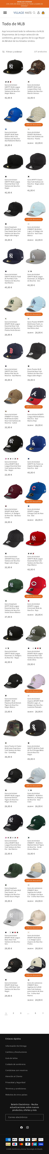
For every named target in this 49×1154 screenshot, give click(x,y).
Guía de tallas (11, 1058)
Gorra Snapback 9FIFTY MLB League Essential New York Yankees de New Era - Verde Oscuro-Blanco (13, 608)
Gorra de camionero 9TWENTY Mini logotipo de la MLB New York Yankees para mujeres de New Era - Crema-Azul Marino (35, 989)
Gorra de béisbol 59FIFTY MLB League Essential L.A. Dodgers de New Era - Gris (35, 277)
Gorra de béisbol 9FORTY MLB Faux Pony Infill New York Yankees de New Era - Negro (13, 987)
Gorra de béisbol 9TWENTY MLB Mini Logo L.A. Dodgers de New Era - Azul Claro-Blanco (35, 231)
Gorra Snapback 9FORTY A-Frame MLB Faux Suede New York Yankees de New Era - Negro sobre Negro (13, 231)
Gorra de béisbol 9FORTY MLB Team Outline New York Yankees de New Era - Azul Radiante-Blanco (13, 136)
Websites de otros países (16, 1094)
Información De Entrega (15, 1046)
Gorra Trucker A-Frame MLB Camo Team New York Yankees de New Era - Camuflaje (13, 749)
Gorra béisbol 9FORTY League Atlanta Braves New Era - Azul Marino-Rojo (35, 417)
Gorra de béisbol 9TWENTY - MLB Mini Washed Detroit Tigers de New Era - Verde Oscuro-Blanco (35, 845)
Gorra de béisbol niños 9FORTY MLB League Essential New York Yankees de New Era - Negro (13, 466)
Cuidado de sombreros (15, 1064)
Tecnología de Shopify (34, 1149)
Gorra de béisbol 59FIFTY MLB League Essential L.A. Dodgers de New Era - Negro (13, 654)
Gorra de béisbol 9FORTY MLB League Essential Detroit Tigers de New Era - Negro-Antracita (12, 797)
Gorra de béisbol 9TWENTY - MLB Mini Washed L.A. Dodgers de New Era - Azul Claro (35, 797)
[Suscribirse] (40, 1117)
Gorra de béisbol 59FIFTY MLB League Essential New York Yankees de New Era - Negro (13, 184)
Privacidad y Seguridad (15, 1082)
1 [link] (6, 1013)
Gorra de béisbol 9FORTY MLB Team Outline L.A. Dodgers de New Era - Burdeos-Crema (13, 513)
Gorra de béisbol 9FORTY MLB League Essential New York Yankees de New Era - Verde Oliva (35, 655)
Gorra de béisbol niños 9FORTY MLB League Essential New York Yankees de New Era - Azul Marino (13, 845)
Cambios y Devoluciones (16, 1052)
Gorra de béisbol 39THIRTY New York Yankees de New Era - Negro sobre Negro (13, 560)
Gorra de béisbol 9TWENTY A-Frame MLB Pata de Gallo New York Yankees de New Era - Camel (13, 418)
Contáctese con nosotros (16, 1070)
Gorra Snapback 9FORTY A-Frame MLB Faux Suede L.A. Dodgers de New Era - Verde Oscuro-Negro (13, 892)
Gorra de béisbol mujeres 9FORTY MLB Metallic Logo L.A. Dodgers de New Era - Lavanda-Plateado (35, 703)
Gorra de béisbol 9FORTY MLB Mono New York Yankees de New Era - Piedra (35, 135)
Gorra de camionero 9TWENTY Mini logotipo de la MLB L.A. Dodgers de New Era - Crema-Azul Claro (35, 892)
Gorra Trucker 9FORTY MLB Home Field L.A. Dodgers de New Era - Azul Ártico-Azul (35, 325)
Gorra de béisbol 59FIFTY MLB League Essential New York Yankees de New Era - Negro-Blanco (13, 89)
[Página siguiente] (43, 1013)
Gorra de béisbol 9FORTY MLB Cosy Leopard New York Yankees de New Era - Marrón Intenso (35, 89)
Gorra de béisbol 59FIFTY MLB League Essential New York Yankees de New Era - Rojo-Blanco (35, 561)
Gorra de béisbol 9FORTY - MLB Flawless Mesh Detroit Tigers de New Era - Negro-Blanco (13, 703)
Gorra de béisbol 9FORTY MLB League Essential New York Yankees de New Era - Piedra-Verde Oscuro (13, 326)
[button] (5, 12)
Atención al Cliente (13, 1076)
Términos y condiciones (15, 1088)
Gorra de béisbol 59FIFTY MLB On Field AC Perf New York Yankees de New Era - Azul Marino (13, 278)
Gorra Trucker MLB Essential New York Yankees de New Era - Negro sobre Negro (35, 372)
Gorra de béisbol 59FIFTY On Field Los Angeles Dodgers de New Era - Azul (35, 465)
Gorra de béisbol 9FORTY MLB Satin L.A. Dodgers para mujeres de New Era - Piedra (35, 939)
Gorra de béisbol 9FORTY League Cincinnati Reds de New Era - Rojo (34, 607)
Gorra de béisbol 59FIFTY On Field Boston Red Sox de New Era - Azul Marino (13, 372)
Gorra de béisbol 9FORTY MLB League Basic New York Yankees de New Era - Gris (13, 939)
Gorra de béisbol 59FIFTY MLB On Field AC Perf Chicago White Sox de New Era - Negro (35, 750)
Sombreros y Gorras (19, 1149)
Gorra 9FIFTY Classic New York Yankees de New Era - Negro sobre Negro (35, 183)
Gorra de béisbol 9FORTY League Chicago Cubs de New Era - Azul (35, 512)
